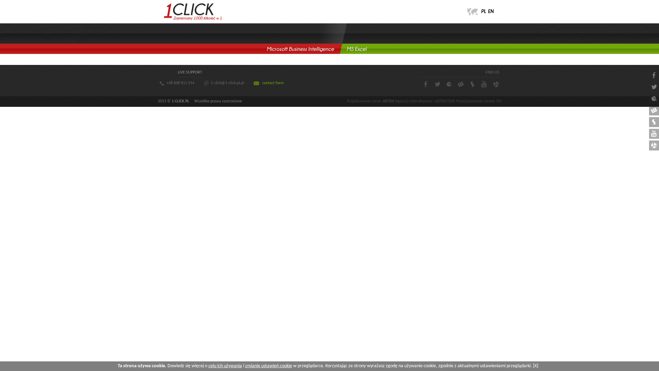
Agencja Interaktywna (413, 101)
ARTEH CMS (445, 101)
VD (498, 101)
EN (491, 11)
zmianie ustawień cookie (268, 366)
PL (483, 11)
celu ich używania (225, 366)
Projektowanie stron (364, 101)
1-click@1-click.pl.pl (227, 83)
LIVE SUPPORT (190, 72)
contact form (273, 83)
